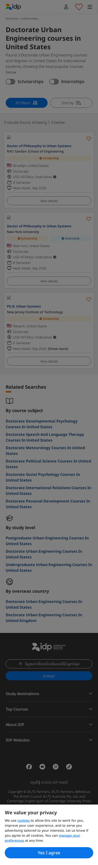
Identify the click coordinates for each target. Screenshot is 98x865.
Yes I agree (49, 852)
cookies (24, 820)
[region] (49, 835)
